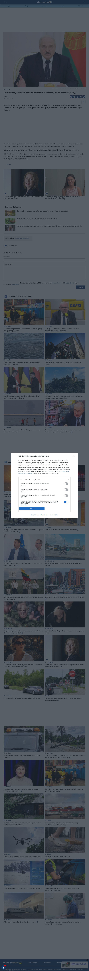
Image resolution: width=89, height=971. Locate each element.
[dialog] (44, 485)
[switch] (66, 483)
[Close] (74, 456)
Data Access (44, 515)
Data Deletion (34, 515)
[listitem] (44, 480)
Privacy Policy (54, 515)
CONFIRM (32, 508)
